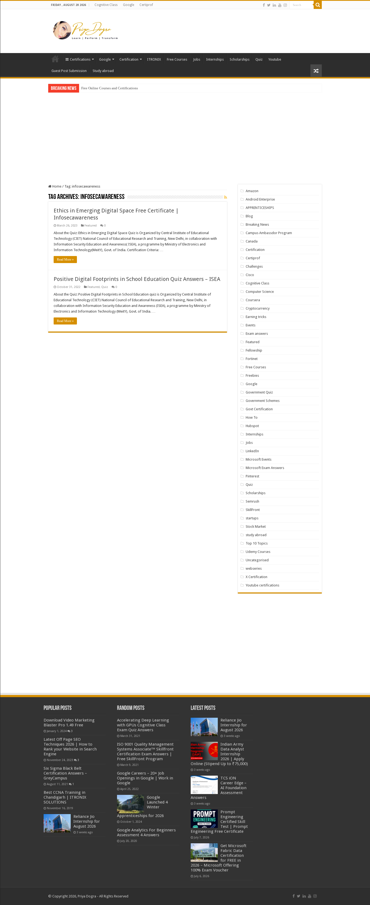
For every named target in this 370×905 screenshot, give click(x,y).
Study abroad (103, 71)
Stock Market (256, 526)
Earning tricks (256, 317)
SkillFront (253, 510)
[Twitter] (269, 5)
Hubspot (252, 426)
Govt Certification (259, 409)
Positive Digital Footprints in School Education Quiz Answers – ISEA (137, 279)
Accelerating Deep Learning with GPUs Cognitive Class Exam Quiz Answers (143, 725)
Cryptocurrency (258, 308)
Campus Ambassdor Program (269, 233)
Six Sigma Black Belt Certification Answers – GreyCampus (65, 773)
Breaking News (257, 224)
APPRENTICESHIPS (260, 208)
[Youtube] (280, 5)
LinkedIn (252, 451)
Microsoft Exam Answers (265, 468)
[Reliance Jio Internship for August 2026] (57, 823)
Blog (249, 216)
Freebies (252, 375)
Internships (215, 59)
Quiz (258, 59)
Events (250, 325)
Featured (91, 225)
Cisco (250, 275)
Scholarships (239, 59)
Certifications (80, 59)
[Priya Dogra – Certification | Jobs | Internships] (86, 30)
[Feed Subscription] (225, 197)
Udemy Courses (258, 552)
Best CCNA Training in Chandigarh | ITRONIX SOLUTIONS (65, 797)
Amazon (252, 191)
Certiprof (146, 5)
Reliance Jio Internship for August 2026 (86, 821)
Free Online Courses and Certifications (109, 88)
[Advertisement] (219, 27)
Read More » (65, 259)
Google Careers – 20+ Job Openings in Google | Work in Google (145, 778)
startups (252, 518)
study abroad (256, 535)
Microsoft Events (258, 459)
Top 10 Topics (257, 543)
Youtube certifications (262, 585)
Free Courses (177, 59)
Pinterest (252, 476)
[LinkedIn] (274, 5)
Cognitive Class (106, 5)
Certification (128, 59)
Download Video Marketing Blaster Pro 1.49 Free (69, 722)
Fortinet (252, 359)
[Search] (318, 5)
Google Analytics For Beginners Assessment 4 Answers (146, 832)
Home (55, 58)
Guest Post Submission (69, 71)
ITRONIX (154, 59)
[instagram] (285, 5)
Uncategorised (257, 560)
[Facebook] (263, 5)
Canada (252, 241)
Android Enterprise (260, 199)
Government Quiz (259, 392)
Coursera (253, 300)
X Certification (256, 577)
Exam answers (257, 334)
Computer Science (260, 292)
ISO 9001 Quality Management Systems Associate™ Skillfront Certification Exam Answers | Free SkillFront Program (145, 751)
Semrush (252, 501)
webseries (254, 568)
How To (252, 417)
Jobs (196, 59)
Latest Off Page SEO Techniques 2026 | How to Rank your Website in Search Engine (70, 746)
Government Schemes (263, 401)
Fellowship (254, 350)
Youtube (274, 59)
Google (128, 5)
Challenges (254, 266)
